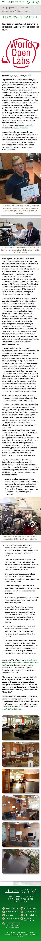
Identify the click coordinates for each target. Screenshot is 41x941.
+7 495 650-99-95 (16, 2)
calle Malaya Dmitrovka (12, 709)
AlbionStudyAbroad (30, 915)
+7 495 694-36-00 (12, 908)
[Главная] (3, 8)
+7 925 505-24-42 (30, 908)
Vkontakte (9, 915)
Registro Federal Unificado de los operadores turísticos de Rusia (20, 662)
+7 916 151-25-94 (33, 2)
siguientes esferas (20, 128)
